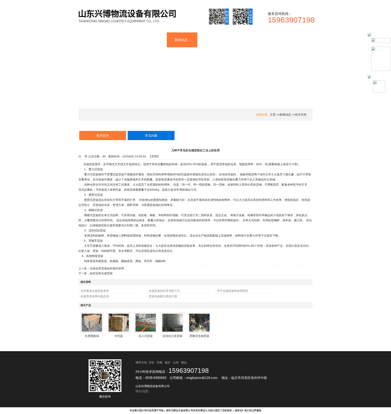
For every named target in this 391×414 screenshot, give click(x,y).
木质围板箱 (92, 336)
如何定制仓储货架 (101, 273)
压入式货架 (145, 336)
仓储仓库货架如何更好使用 (107, 268)
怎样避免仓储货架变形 (94, 290)
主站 (151, 362)
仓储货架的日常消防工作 (164, 290)
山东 (176, 362)
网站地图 (141, 391)
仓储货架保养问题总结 (94, 296)
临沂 (167, 362)
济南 (159, 362)
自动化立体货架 (172, 336)
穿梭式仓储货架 (199, 336)
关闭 (154, 156)
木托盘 (118, 336)
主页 (273, 114)
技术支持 (300, 114)
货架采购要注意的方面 (163, 296)
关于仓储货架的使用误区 (232, 290)
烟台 (184, 362)
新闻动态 (285, 114)
